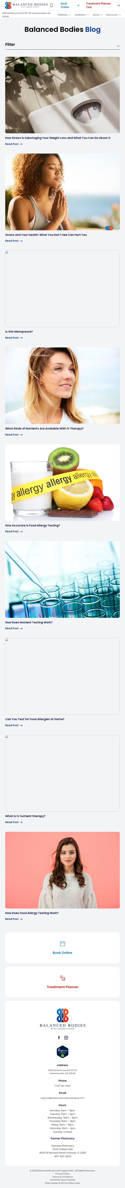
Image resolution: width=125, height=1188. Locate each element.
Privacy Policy (62, 1173)
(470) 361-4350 (63, 1085)
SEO (63, 1183)
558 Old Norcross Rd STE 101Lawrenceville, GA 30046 (62, 1072)
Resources (112, 14)
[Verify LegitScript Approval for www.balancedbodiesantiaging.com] (63, 1051)
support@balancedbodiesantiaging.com (62, 1098)
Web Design (51, 1183)
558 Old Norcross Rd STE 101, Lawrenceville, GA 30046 (26, 15)
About (96, 14)
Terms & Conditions (62, 1176)
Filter (10, 44)
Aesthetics (80, 14)
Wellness (63, 14)
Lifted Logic (74, 1183)
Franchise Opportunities (62, 1179)
